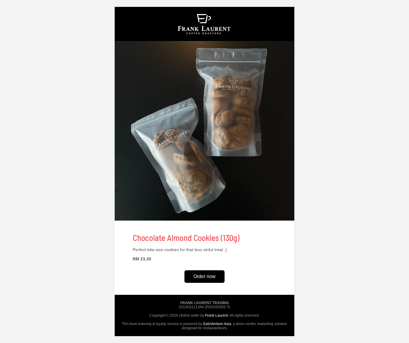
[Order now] (204, 39)
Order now (204, 276)
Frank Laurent (216, 315)
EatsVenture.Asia (217, 324)
